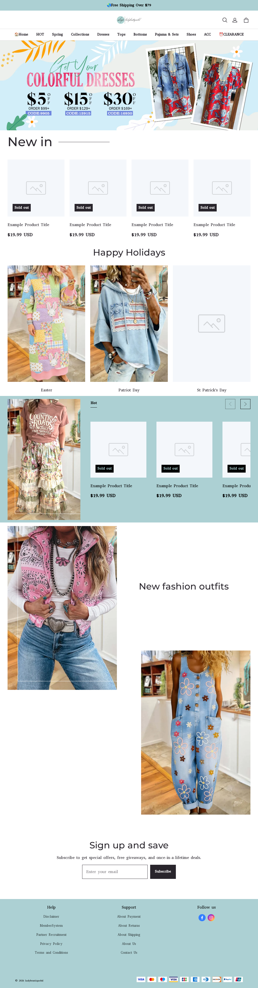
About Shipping (129, 935)
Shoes (191, 34)
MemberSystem (51, 925)
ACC (207, 34)
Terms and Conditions (51, 952)
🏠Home (21, 34)
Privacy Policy (51, 944)
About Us (129, 944)
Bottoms (140, 34)
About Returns (129, 925)
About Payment (129, 916)
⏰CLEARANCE (231, 34)
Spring (57, 34)
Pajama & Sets (167, 34)
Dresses (103, 34)
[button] (225, 20)
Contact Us (129, 952)
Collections (80, 34)
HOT (40, 34)
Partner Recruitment (51, 935)
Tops (121, 34)
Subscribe (163, 871)
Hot (94, 402)
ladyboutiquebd (34, 980)
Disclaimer (51, 916)
